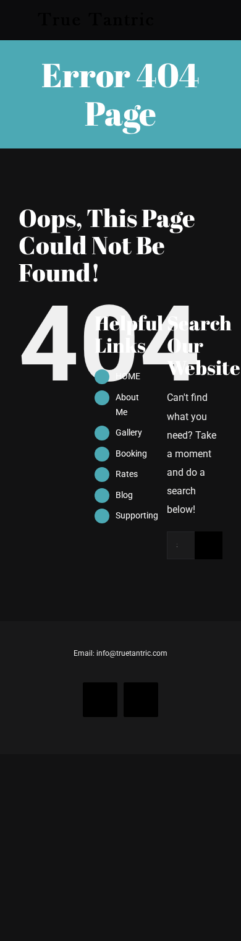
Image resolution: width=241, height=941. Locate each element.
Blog (124, 495)
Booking (131, 453)
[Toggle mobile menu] (217, 20)
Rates (127, 474)
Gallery (129, 432)
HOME (128, 376)
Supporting (137, 515)
